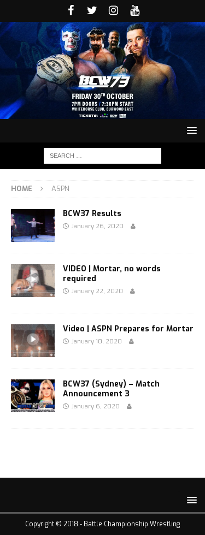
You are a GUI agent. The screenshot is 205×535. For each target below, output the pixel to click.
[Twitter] (92, 11)
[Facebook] (70, 11)
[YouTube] (134, 11)
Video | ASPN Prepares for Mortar (128, 329)
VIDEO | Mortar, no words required (112, 274)
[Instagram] (113, 11)
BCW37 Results (92, 214)
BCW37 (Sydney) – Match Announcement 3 (111, 389)
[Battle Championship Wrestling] (102, 113)
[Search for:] (102, 155)
